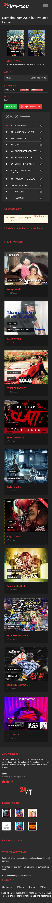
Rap (6, 100)
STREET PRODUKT (16, 388)
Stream (11, 106)
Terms (32, 886)
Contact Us (7, 886)
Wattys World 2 (15, 289)
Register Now (8, 879)
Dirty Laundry (14, 487)
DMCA (42, 886)
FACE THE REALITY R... (18, 635)
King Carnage (13, 536)
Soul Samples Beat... (16, 586)
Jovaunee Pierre (38, 77)
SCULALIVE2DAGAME (18, 685)
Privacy (20, 886)
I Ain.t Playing (14, 338)
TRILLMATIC (13, 734)
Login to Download (31, 106)
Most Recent (40, 216)
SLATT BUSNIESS (15, 437)
